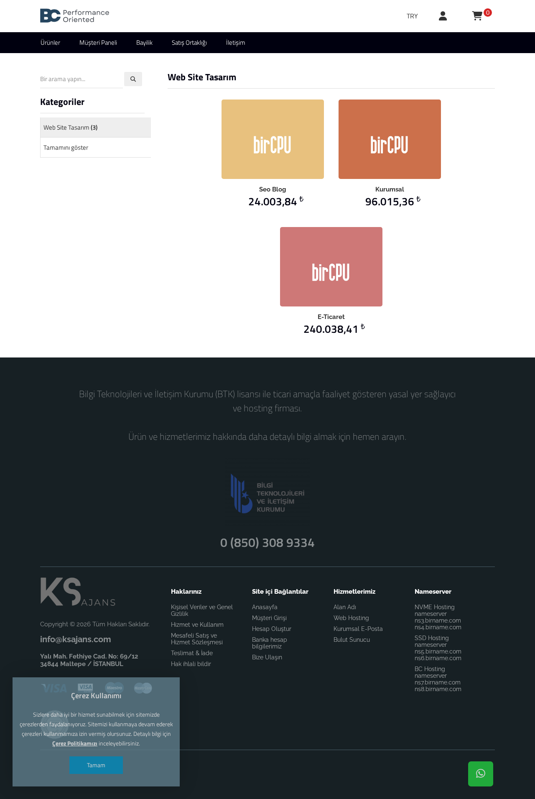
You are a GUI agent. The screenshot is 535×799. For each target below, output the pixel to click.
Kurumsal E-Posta (358, 628)
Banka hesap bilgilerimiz (269, 643)
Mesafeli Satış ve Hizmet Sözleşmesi (197, 639)
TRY (412, 16)
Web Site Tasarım (70, 127)
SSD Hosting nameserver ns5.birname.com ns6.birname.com (438, 648)
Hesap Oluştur (271, 628)
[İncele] (260, 139)
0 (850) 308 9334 (267, 542)
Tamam (96, 765)
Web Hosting (351, 618)
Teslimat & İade (192, 653)
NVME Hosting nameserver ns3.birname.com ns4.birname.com (438, 617)
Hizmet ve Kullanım (197, 624)
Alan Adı (345, 607)
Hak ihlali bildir (191, 664)
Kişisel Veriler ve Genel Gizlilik (202, 610)
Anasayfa (265, 607)
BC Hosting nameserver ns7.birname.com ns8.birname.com (438, 679)
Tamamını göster (65, 147)
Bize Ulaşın (267, 657)
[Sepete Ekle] (284, 139)
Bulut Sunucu (352, 639)
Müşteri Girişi (269, 618)
